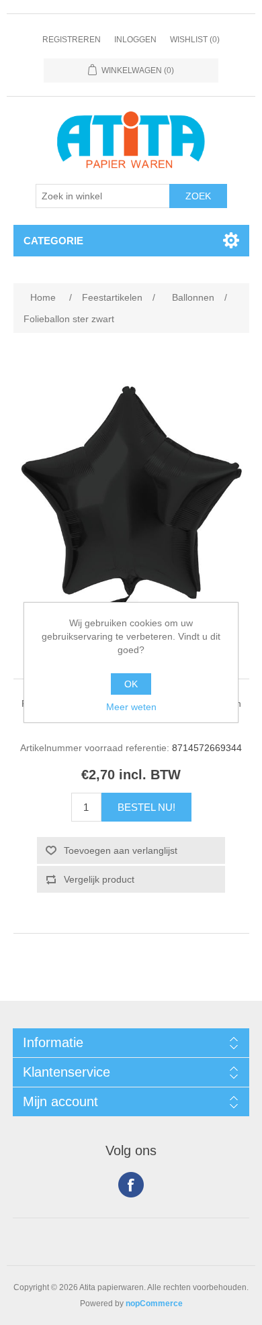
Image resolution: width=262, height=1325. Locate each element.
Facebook (131, 1184)
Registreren (71, 39)
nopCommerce (154, 1303)
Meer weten (131, 706)
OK (131, 684)
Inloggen (135, 39)
